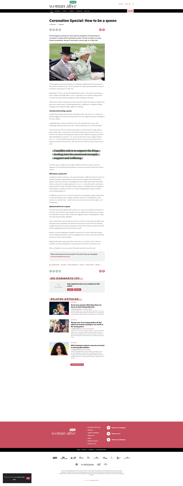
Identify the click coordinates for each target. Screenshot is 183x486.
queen (82, 264)
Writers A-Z (91, 449)
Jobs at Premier (93, 433)
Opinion (74, 302)
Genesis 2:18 (80, 184)
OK (28, 478)
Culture (63, 264)
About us (91, 435)
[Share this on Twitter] (53, 29)
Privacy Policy (93, 441)
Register (121, 4)
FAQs (89, 438)
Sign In (126, 4)
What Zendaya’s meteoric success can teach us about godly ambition (88, 346)
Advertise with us (94, 427)
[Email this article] (60, 29)
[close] (104, 27)
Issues (78, 449)
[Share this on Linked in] (56, 29)
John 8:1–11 (53, 139)
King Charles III (73, 264)
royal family (90, 264)
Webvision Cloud (95, 480)
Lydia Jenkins (87, 349)
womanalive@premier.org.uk (60, 256)
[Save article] (103, 29)
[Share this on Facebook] (50, 29)
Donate (90, 430)
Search (133, 4)
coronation (55, 264)
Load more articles (77, 364)
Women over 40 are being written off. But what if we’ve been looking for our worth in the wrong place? (87, 324)
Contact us (92, 443)
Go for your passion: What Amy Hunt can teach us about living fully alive (86, 306)
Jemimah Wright (88, 309)
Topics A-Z (84, 449)
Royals (98, 264)
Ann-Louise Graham (89, 328)
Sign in (88, 27)
